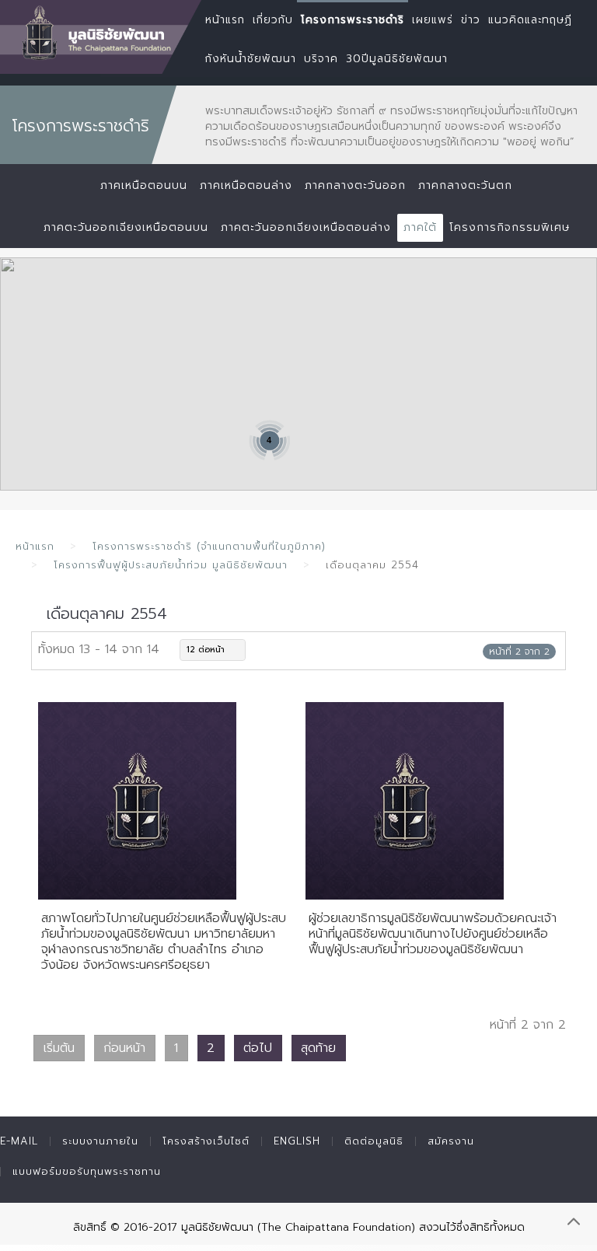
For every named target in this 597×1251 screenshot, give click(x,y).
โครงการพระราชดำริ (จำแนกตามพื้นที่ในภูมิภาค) (209, 546)
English (297, 1141)
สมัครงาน (451, 1141)
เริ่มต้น (59, 1048)
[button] (328, 293)
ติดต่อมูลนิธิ (373, 1141)
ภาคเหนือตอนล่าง (246, 185)
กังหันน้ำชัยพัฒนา (250, 59)
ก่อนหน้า (124, 1048)
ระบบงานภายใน (100, 1141)
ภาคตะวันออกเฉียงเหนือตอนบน (126, 227)
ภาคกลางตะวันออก (355, 185)
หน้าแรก (35, 546)
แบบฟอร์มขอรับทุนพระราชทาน (86, 1171)
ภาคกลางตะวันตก (465, 185)
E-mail (19, 1141)
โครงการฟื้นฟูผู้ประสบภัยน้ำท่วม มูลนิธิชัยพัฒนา (171, 564)
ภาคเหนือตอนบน (143, 185)
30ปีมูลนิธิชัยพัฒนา (397, 59)
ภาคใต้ (420, 227)
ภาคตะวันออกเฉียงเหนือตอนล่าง (306, 227)
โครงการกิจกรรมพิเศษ (509, 227)
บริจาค (321, 59)
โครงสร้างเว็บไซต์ (206, 1141)
